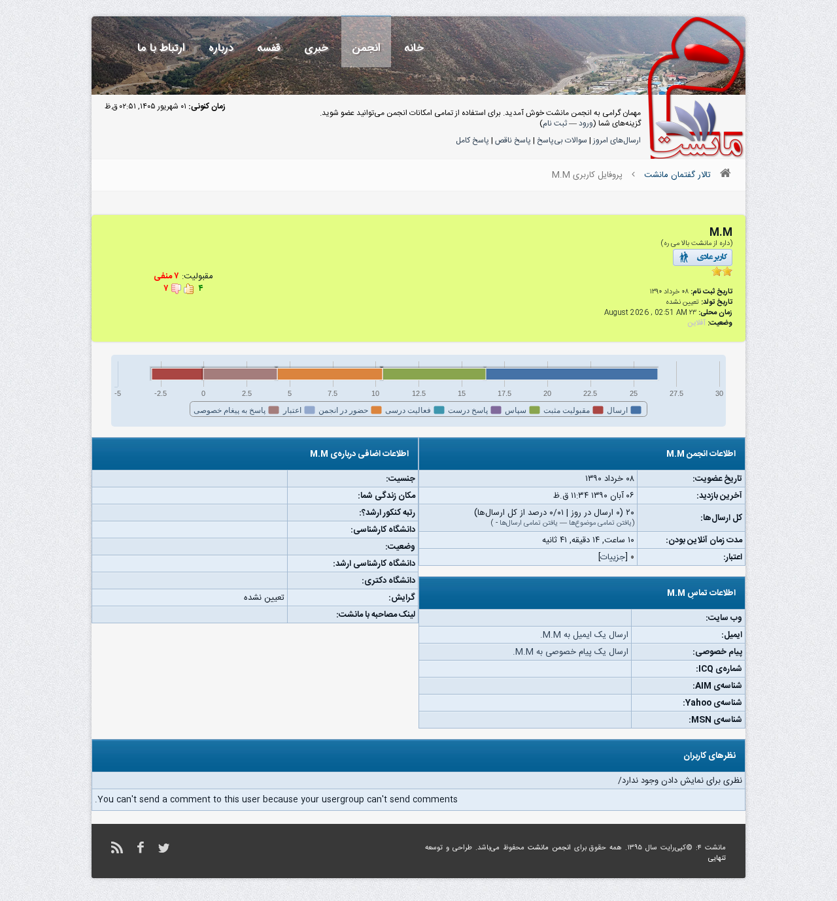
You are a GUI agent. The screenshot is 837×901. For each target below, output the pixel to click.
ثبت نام (555, 123)
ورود (586, 123)
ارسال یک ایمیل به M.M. (584, 635)
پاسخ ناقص (513, 140)
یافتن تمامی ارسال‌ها (529, 523)
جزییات (612, 557)
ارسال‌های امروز (617, 140)
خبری (316, 48)
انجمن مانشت (549, 848)
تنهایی (717, 858)
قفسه (269, 48)
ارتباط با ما (161, 48)
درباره (221, 48)
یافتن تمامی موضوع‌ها (600, 523)
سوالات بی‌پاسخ (562, 140)
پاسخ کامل (472, 140)
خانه (414, 48)
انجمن (366, 48)
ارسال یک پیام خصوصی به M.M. (570, 652)
